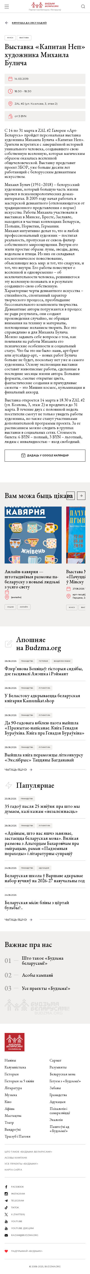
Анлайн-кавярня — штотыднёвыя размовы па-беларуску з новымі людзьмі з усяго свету (32, 579)
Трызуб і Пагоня (17, 1136)
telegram (17, 1200)
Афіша (10, 1108)
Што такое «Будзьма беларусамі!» (42, 960)
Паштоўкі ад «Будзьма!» (59, 1128)
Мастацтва (13, 1115)
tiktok (15, 1207)
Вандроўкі (13, 1129)
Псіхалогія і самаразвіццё (60, 1110)
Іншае (10, 607)
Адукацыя (44, 868)
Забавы (55, 1087)
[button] (81, 496)
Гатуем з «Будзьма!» (65, 1081)
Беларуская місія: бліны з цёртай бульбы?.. (37, 905)
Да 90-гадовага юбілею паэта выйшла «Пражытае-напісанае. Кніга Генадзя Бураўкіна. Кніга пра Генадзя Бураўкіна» (44, 728)
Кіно (8, 1101)
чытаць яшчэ (16, 769)
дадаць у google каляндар (48, 455)
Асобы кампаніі (37, 975)
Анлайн (24, 607)
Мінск (10, 38)
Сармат (55, 1060)
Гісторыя (43, 661)
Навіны (10, 1060)
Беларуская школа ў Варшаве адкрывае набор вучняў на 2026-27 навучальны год (45, 878)
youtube (16, 1221)
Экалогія (56, 1119)
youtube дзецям (22, 1228)
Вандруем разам (62, 661)
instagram (18, 1193)
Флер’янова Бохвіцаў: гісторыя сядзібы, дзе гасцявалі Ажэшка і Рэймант (44, 671)
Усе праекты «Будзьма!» (46, 988)
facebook (17, 1186)
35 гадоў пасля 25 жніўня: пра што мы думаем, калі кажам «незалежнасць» (42, 808)
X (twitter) (18, 1214)
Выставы (24, 38)
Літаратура (44, 688)
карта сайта (13, 1169)
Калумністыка (15, 1067)
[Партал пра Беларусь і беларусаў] (45, 6)
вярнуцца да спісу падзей (29, 22)
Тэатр (9, 1122)
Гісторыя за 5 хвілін (19, 1081)
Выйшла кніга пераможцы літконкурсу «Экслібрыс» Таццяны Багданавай (44, 757)
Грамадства (27, 661)
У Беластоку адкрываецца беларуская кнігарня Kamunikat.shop (42, 698)
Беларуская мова (62, 1074)
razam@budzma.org (24, 1235)
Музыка (11, 1094)
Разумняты (58, 1067)
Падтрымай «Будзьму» (26, 1251)
